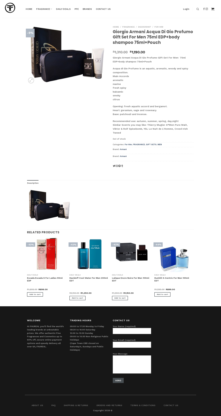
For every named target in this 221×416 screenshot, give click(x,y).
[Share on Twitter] (114, 167)
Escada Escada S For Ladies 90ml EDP (45, 279)
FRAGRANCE (43, 9)
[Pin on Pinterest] (119, 167)
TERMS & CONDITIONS (142, 405)
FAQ (53, 405)
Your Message (120, 354)
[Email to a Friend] (116, 167)
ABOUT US (37, 405)
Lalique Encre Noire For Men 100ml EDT (130, 279)
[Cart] (212, 9)
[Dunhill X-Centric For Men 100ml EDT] (174, 259)
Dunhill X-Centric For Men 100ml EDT (171, 279)
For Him (158, 27)
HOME (29, 9)
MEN (160, 144)
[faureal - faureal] (12, 9)
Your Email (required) (124, 340)
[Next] (194, 272)
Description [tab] (32, 183)
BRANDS (87, 9)
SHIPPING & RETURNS (76, 405)
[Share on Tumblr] (122, 167)
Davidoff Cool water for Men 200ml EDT (88, 279)
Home (116, 27)
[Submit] (197, 9)
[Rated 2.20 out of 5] (118, 289)
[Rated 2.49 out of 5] (75, 289)
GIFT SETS (151, 144)
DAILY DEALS (63, 9)
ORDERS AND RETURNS (109, 405)
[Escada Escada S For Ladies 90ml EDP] (47, 254)
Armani (123, 149)
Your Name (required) (124, 326)
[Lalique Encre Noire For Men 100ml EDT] (132, 251)
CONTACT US (103, 9)
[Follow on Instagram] (207, 9)
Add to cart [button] (35, 294)
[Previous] (27, 272)
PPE (77, 9)
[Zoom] (31, 80)
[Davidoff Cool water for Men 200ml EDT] (89, 254)
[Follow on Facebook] (204, 9)
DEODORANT (144, 27)
